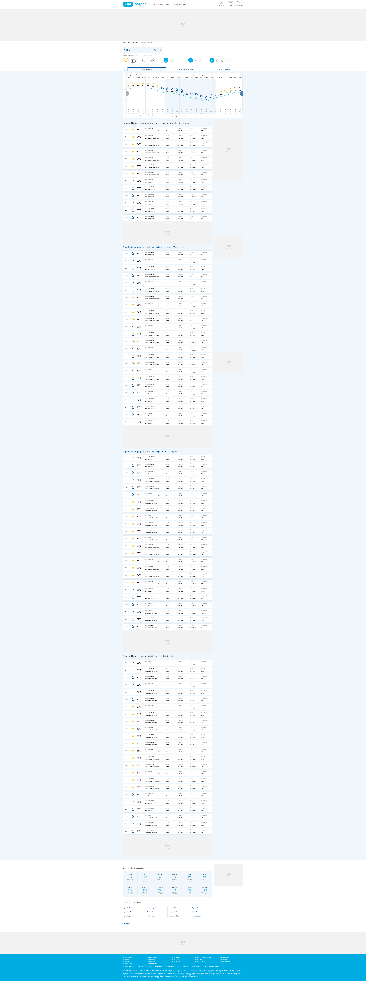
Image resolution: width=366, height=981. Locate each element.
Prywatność (158, 966)
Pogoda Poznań (151, 961)
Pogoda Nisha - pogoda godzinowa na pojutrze (144, 451)
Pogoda (140, 4)
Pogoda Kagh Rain (127, 912)
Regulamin (185, 966)
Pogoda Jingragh (151, 908)
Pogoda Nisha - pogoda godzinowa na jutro (142, 247)
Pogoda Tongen (127, 916)
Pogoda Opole (126, 961)
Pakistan (135, 42)
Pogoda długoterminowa (185, 69)
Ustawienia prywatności (172, 966)
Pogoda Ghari (173, 912)
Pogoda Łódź (198, 959)
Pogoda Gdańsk (175, 957)
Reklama (141, 966)
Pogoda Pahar (173, 908)
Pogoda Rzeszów (175, 961)
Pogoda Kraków (151, 959)
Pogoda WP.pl (126, 42)
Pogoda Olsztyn (224, 959)
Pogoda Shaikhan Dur (128, 908)
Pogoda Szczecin (200, 961)
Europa (160, 4)
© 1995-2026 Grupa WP (129, 966)
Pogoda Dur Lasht (196, 916)
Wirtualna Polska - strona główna (128, 4)
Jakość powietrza (179, 4)
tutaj (158, 978)
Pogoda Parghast (174, 916)
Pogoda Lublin (175, 959)
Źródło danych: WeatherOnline (211, 966)
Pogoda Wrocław (127, 963)
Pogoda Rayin (150, 916)
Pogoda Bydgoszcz (152, 957)
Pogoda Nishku (151, 912)
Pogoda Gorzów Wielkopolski (203, 957)
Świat (168, 4)
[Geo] (160, 50)
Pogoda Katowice (224, 957)
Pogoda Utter (195, 908)
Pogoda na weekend (224, 69)
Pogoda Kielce (126, 959)
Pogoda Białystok (127, 957)
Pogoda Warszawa (225, 961)
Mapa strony (195, 966)
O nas (149, 966)
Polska (152, 4)
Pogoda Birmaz (196, 912)
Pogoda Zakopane (152, 963)
